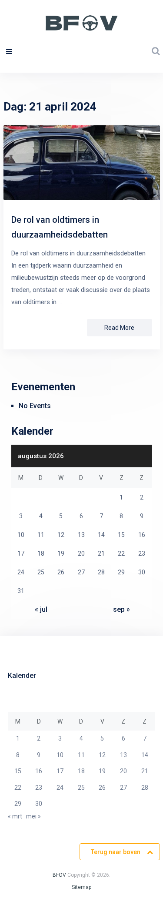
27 (123, 787)
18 (81, 771)
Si (74, 887)
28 (144, 787)
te (78, 887)
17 (60, 771)
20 (123, 771)
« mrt (15, 816)
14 (144, 754)
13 (123, 754)
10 (60, 754)
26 (102, 787)
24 (60, 787)
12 (102, 754)
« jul (41, 609)
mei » (33, 816)
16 (38, 771)
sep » (121, 609)
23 (38, 787)
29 (17, 803)
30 (38, 803)
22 (17, 787)
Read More (119, 327)
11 (81, 754)
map (86, 887)
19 (102, 771)
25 (81, 787)
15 (17, 771)
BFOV (59, 875)
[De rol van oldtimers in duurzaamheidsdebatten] (81, 164)
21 (144, 771)
